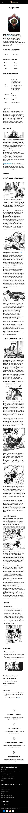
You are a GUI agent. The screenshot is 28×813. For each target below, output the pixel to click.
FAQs (2, 793)
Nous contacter (4, 791)
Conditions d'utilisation (6, 795)
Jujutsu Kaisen (9, 35)
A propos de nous (5, 789)
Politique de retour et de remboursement (10, 772)
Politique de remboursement (7, 797)
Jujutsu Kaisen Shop (8, 808)
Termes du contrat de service (8, 778)
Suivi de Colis (4, 769)
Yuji (21, 252)
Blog (2, 787)
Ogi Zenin (19, 697)
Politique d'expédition (6, 774)
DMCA (2, 780)
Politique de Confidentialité (7, 776)
